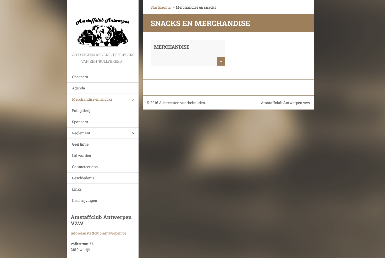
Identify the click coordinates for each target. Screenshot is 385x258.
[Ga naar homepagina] (103, 25)
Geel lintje (80, 144)
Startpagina (161, 7)
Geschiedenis (83, 177)
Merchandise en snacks (92, 99)
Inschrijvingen (84, 200)
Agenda (78, 87)
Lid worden (81, 155)
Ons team (80, 76)
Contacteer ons (85, 166)
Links (77, 189)
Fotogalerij (81, 110)
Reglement (81, 132)
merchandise (172, 47)
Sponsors (80, 121)
